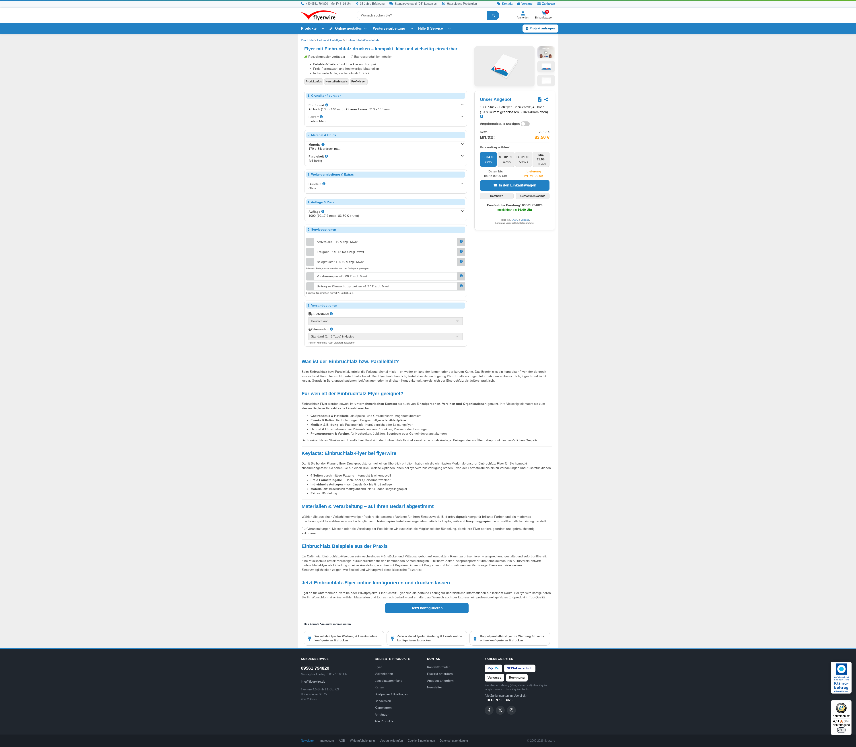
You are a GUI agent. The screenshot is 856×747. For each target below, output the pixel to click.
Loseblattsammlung (388, 680)
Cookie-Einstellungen (421, 740)
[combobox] (422, 15)
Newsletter (434, 687)
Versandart (320, 329)
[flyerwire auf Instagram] (511, 710)
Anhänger (382, 714)
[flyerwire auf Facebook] (489, 710)
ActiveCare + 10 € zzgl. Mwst (337, 242)
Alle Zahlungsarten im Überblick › (506, 695)
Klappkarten (383, 707)
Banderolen (383, 701)
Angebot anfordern (440, 680)
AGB (342, 740)
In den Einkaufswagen (517, 185)
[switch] (841, 730)
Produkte (309, 28)
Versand (527, 3)
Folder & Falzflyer (329, 40)
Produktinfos (314, 81)
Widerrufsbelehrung (362, 740)
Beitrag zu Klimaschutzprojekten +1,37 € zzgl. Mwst (353, 286)
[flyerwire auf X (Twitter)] (500, 710)
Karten (379, 687)
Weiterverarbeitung (389, 28)
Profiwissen (358, 81)
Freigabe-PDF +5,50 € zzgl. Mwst (340, 252)
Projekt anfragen (542, 28)
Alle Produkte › (385, 721)
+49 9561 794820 (317, 3)
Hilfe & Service (430, 28)
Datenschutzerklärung (454, 740)
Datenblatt (496, 196)
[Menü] (849, 703)
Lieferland (321, 314)
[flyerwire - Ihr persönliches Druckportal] (319, 15)
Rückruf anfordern (440, 673)
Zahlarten (548, 3)
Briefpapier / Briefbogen (391, 694)
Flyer (378, 667)
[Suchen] (493, 15)
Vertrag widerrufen (391, 740)
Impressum (326, 740)
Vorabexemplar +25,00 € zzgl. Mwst (342, 276)
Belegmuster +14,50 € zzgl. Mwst (340, 262)
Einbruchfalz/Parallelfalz (362, 40)
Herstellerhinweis (336, 81)
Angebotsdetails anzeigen (500, 123)
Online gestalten (348, 28)
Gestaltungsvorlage (532, 196)
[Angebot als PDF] (540, 99)
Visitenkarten (384, 673)
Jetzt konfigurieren (427, 608)
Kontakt (506, 3)
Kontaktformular (438, 667)
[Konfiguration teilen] (546, 99)
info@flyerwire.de (313, 681)
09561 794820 (315, 668)
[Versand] (331, 329)
